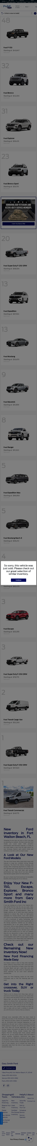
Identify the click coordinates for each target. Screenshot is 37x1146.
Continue (18, 580)
